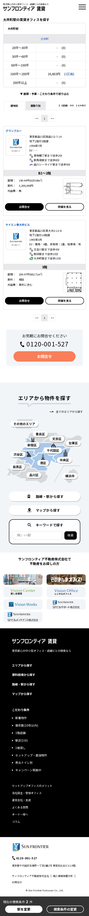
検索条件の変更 (65, 909)
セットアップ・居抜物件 (31, 755)
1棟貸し (20, 748)
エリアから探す (22, 665)
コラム (16, 822)
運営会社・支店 (21, 800)
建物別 (14, 105)
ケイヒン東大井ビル (18, 225)
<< (36, 118)
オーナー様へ (20, 814)
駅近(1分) (21, 740)
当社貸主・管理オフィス (27, 793)
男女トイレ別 (24, 762)
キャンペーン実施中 (28, 770)
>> (52, 118)
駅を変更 (23, 909)
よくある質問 (20, 807)
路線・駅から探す (23, 684)
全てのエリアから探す (69, 412)
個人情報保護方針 (63, 876)
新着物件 (21, 718)
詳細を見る (64, 207)
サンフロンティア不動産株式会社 (30, 876)
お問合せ (24, 207)
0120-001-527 (47, 343)
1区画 (69, 74)
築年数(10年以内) (26, 725)
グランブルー (14, 131)
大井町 (45, 39)
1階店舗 (20, 733)
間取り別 (36, 105)
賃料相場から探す (23, 675)
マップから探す (22, 694)
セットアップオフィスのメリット (32, 786)
